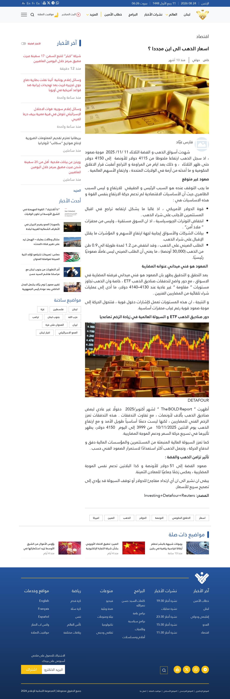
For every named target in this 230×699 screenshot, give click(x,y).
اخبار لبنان (45, 332)
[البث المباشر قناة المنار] (177, 670)
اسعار (202, 517)
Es (38, 3)
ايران (75, 324)
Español (43, 616)
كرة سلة (76, 608)
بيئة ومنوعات (105, 616)
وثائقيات (140, 629)
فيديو (109, 600)
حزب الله (72, 317)
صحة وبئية (107, 608)
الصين (111, 517)
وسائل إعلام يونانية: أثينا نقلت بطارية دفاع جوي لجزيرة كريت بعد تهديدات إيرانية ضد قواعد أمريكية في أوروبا (52, 85)
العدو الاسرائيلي (68, 332)
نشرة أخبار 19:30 (166, 600)
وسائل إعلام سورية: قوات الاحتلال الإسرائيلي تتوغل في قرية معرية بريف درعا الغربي (52, 114)
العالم (173, 14)
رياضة (76, 591)
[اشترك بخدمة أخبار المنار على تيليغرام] (205, 670)
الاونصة (159, 517)
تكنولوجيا (107, 624)
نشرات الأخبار (153, 14)
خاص (206, 60)
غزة (42, 309)
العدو (206, 624)
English (44, 600)
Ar (23, 3)
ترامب (35, 317)
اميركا (96, 517)
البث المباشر (69, 14)
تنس (78, 616)
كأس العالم (74, 624)
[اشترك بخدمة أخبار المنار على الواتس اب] (196, 670)
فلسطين (58, 309)
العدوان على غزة (55, 324)
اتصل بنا (143, 691)
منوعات (106, 591)
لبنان (187, 14)
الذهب (127, 517)
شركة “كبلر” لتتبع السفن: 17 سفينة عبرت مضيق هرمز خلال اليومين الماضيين (52, 58)
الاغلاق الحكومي (181, 517)
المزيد (94, 14)
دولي (196, 60)
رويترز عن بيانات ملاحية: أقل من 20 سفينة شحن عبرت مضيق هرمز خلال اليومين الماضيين (52, 167)
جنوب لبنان (54, 317)
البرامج (133, 14)
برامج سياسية (136, 621)
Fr (33, 3)
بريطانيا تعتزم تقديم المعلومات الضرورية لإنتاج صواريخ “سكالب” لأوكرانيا (53, 140)
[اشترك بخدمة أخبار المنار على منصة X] (186, 670)
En (28, 3)
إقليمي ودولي (200, 616)
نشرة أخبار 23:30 (166, 616)
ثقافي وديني (104, 632)
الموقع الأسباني (170, 691)
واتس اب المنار (40, 624)
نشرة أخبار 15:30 (166, 624)
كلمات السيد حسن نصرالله (133, 603)
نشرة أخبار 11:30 (166, 632)
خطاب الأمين (113, 14)
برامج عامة (139, 613)
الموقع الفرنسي (186, 691)
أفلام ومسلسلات (134, 637)
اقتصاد (202, 36)
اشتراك (31, 669)
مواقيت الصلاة (46, 14)
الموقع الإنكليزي (202, 691)
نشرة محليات (169, 608)
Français (43, 608)
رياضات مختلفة (72, 632)
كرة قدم (76, 600)
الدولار (142, 517)
